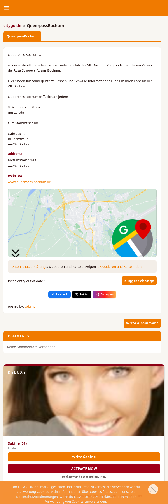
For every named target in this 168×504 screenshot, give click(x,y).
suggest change (139, 280)
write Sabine (84, 456)
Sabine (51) (17, 443)
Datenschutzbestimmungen (37, 496)
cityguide (12, 25)
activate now (84, 468)
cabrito (30, 306)
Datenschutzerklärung (28, 266)
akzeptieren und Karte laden (120, 266)
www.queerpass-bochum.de (29, 182)
